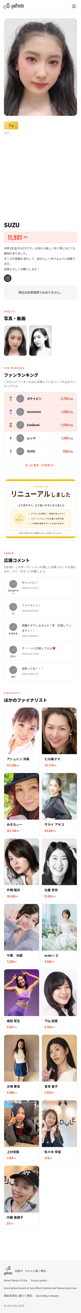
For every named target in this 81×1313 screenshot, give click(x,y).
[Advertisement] (40, 177)
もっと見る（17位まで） (40, 465)
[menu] (74, 6)
